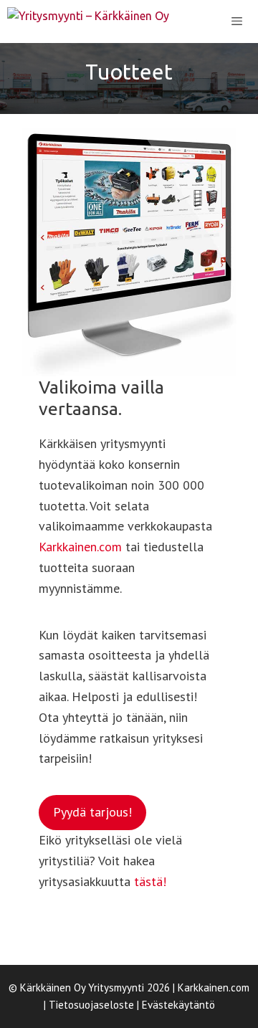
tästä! (150, 881)
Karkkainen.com (80, 546)
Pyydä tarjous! (92, 812)
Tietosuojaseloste (91, 1005)
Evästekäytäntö (178, 1005)
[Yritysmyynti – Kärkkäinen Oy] (88, 21)
